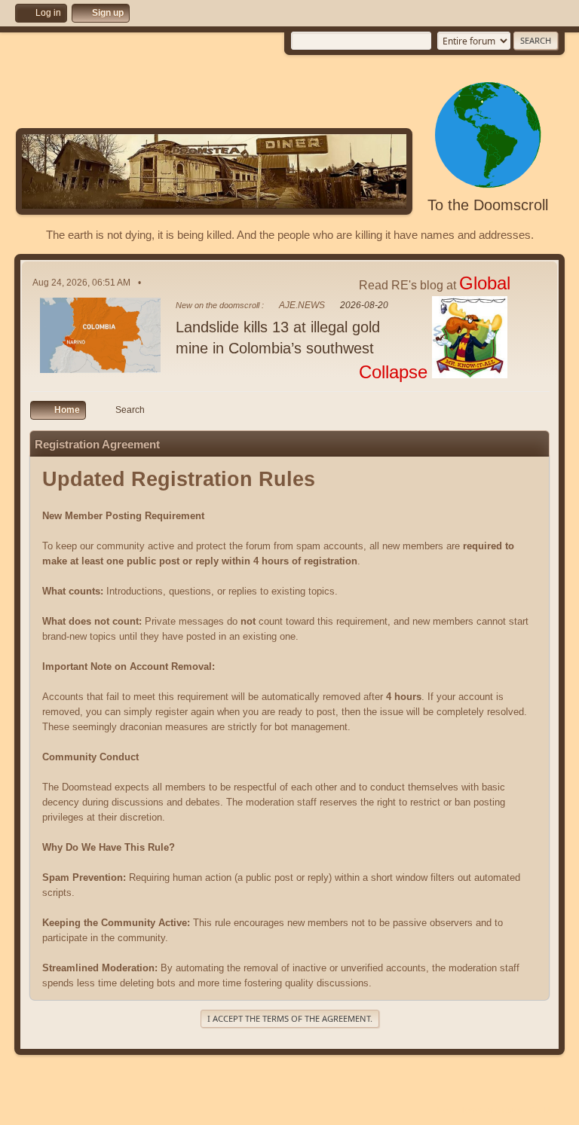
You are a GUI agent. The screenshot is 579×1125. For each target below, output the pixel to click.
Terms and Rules (492, 1109)
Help (445, 1109)
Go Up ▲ (547, 1109)
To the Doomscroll (487, 205)
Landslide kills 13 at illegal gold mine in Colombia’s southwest (278, 337)
